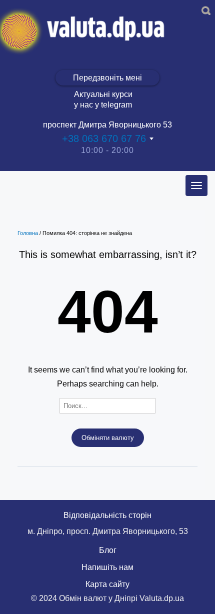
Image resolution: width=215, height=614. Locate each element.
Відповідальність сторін (108, 515)
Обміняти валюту (108, 438)
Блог (107, 550)
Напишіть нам (108, 567)
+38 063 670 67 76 (104, 138)
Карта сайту (108, 584)
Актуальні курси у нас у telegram (103, 99)
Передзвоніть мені (107, 78)
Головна (28, 233)
